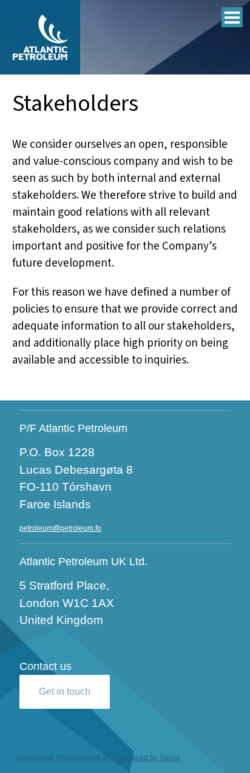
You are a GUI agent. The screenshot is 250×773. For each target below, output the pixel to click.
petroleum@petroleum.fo (60, 528)
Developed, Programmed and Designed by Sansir (98, 758)
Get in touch (64, 691)
